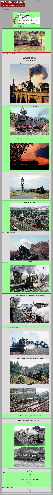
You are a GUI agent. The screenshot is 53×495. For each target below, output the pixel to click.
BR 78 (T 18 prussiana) (6, 9)
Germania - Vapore (6, 8)
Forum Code (14, 19)
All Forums (3, 7)
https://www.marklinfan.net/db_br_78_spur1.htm (13, 327)
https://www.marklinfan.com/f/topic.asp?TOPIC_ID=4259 (33, 296)
